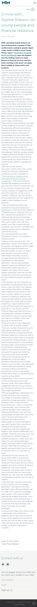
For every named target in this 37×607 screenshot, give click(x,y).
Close (28, 9)
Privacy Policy (19, 604)
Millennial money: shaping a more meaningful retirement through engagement (14, 178)
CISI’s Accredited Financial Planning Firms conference (15, 207)
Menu (35, 3)
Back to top (34, 603)
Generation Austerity (23, 109)
